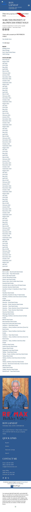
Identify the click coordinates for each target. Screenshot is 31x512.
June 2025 (5, 88)
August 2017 (5, 262)
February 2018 (6, 251)
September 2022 (7, 145)
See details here (7, 39)
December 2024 (6, 98)
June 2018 (5, 243)
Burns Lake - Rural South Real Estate (12, 272)
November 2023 (6, 121)
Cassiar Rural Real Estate (9, 277)
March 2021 (5, 180)
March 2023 (5, 136)
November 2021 (6, 165)
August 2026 (5, 61)
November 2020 (6, 188)
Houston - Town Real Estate (10, 306)
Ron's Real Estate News (8, 52)
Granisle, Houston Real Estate (10, 287)
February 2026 (6, 73)
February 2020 (6, 205)
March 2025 (5, 94)
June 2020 (5, 197)
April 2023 (5, 134)
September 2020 (7, 191)
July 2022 (4, 149)
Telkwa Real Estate (7, 356)
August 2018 (5, 239)
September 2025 (7, 82)
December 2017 (6, 255)
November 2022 (6, 142)
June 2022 (5, 151)
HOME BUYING (6, 300)
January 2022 (6, 161)
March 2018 (5, 249)
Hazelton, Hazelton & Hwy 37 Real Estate (13, 295)
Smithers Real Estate (8, 344)
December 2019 (6, 209)
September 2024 (7, 101)
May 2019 (5, 222)
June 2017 (5, 266)
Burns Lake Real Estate (8, 275)
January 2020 (6, 207)
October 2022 (6, 144)
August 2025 (5, 84)
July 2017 (4, 264)
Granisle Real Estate (8, 283)
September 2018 (7, 237)
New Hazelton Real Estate (9, 321)
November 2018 (6, 234)
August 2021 (5, 170)
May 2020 (5, 199)
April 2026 (5, 69)
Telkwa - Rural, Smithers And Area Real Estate (15, 354)
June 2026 (5, 65)
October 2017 (6, 258)
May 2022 (5, 153)
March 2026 (5, 71)
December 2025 (6, 77)
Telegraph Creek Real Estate (10, 350)
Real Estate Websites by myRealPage (15, 483)
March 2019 (5, 226)
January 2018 (6, 253)
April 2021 (5, 178)
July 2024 (4, 105)
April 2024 (5, 111)
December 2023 (6, 119)
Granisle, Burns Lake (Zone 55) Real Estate (14, 285)
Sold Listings (5, 54)
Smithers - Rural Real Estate (10, 325)
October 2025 (6, 80)
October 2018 (6, 235)
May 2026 (5, 67)
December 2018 (6, 232)
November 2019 (6, 211)
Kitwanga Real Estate (8, 314)
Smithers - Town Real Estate (14, 27)
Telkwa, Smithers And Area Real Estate (13, 361)
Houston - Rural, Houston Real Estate (12, 304)
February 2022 (6, 159)
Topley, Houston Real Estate (10, 369)
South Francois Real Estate (9, 346)
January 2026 (6, 75)
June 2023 (5, 130)
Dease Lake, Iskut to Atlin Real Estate (12, 281)
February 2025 (6, 96)
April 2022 (5, 155)
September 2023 (7, 124)
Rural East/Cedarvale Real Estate (11, 323)
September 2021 (6, 168)
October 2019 (6, 212)
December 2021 (6, 163)
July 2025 (4, 86)
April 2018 (5, 247)
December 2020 (6, 186)
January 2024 (6, 117)
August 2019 (5, 216)
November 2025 (6, 78)
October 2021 (6, 167)
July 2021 (4, 172)
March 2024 (5, 113)
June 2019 (5, 220)
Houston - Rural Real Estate (10, 302)
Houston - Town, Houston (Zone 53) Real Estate (15, 308)
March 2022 (5, 157)
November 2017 (6, 257)
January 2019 (6, 230)
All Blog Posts (6, 48)
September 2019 (7, 214)
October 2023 (6, 123)
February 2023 (6, 138)
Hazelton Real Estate (8, 293)
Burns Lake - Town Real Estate (10, 273)
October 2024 (6, 100)
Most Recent (5, 59)
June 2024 (5, 107)
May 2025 (5, 90)
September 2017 (6, 260)
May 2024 (5, 109)
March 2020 (5, 203)
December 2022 (6, 140)
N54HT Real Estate (7, 319)
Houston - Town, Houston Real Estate (12, 310)
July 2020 (4, 195)
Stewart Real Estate (7, 348)
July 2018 (4, 241)
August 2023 (5, 126)
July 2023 (4, 128)
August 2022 (5, 147)
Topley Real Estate (7, 367)
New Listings (5, 50)
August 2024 (5, 103)
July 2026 (4, 63)
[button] (3, 478)
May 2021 (4, 176)
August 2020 (5, 193)
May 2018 (5, 245)
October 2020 (6, 190)
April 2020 (5, 201)
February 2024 (6, 115)
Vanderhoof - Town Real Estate (11, 371)
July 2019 (4, 218)
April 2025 (5, 92)
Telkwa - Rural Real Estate (9, 352)
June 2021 (5, 174)
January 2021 (5, 184)
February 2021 (6, 182)
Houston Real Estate (8, 312)
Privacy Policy (24, 482)
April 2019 (5, 224)
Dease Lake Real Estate (8, 279)
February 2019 (6, 228)
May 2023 (5, 132)
